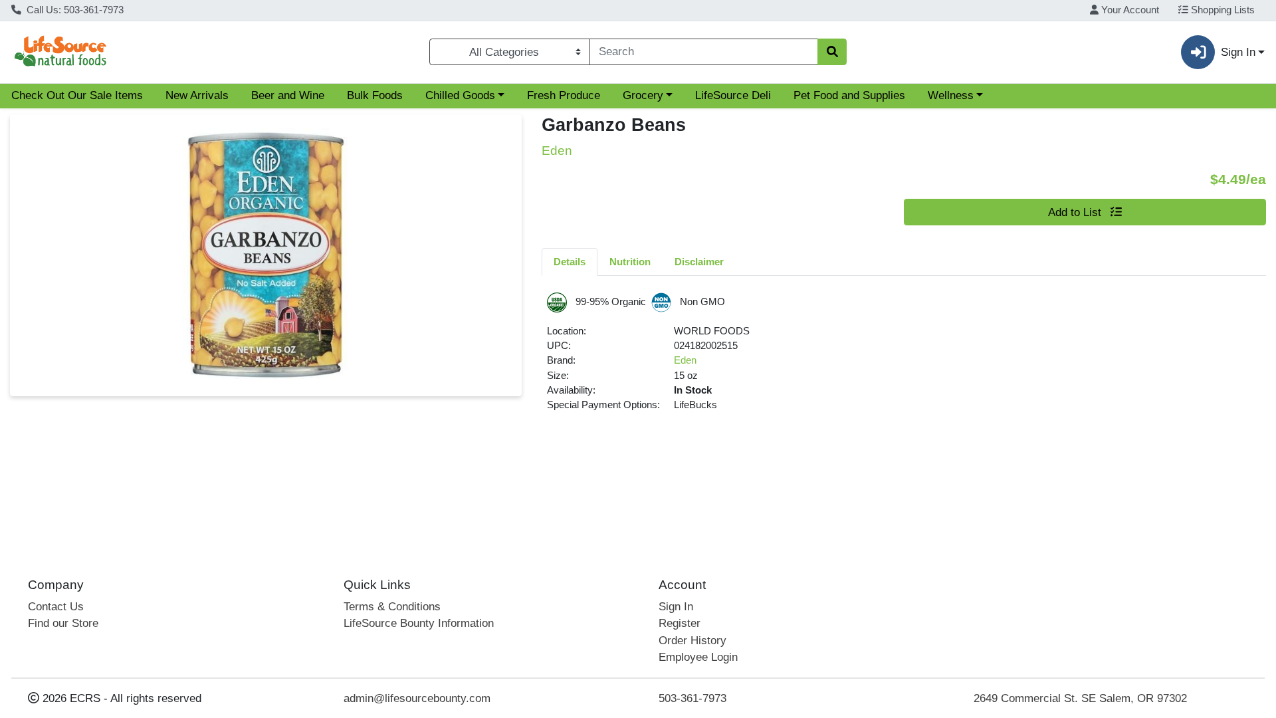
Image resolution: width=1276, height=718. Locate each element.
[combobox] (703, 52)
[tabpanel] (904, 358)
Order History (692, 640)
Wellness (951, 95)
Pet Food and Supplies (849, 95)
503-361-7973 (692, 698)
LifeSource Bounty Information (419, 623)
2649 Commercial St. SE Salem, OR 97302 (1080, 698)
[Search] (832, 52)
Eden (685, 360)
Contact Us (56, 606)
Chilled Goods (460, 95)
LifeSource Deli (733, 95)
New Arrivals (197, 95)
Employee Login (698, 657)
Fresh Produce (563, 95)
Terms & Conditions (392, 606)
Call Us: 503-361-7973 (74, 10)
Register (679, 623)
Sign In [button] (1238, 52)
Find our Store (63, 623)
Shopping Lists (1221, 10)
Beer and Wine (287, 95)
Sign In (676, 606)
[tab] (569, 261)
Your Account (1129, 10)
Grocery (643, 95)
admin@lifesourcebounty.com (417, 698)
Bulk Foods (375, 95)
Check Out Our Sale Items (77, 95)
